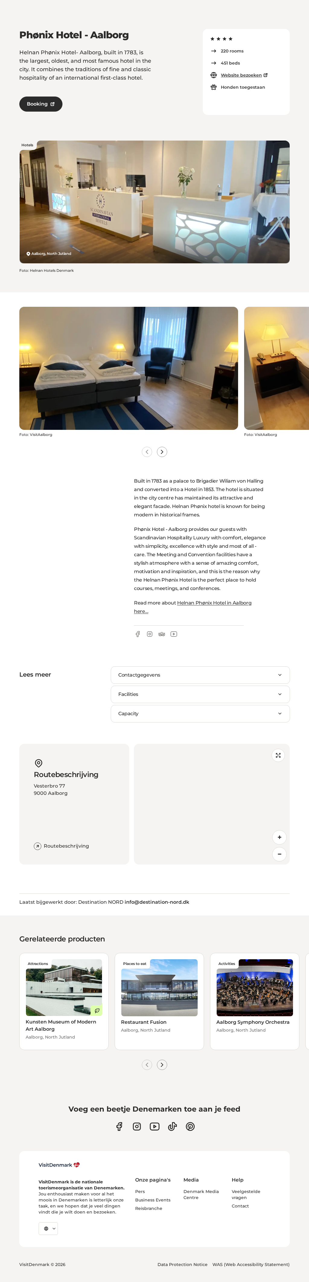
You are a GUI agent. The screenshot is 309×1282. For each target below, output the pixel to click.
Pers (140, 1191)
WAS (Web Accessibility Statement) (251, 1264)
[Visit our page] (137, 1126)
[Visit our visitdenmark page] (154, 1126)
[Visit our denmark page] (119, 1126)
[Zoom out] (279, 854)
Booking (37, 104)
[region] (212, 804)
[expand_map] (278, 755)
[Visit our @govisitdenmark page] (172, 1126)
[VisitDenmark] (59, 1165)
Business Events (152, 1200)
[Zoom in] (279, 837)
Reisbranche (148, 1208)
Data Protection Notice (183, 1264)
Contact (240, 1206)
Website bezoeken (241, 75)
